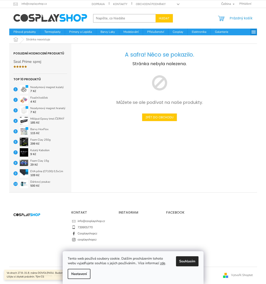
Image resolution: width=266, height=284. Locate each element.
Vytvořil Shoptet (242, 275)
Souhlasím (187, 261)
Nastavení (79, 274)
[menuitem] (24, 32)
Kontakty (120, 4)
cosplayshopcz (87, 240)
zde (162, 263)
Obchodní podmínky (151, 4)
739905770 (85, 227)
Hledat (164, 18)
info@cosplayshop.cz (91, 221)
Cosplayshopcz (87, 233)
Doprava (98, 4)
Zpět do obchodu (159, 117)
